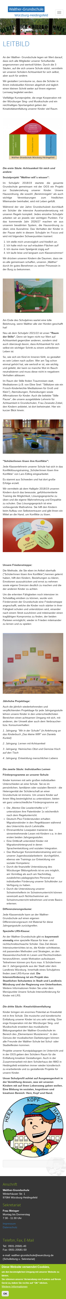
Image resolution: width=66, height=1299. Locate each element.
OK (5, 1293)
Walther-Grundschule (26, 9)
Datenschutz (10, 1227)
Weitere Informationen (14, 1286)
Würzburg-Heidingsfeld (31, 15)
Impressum (9, 1223)
